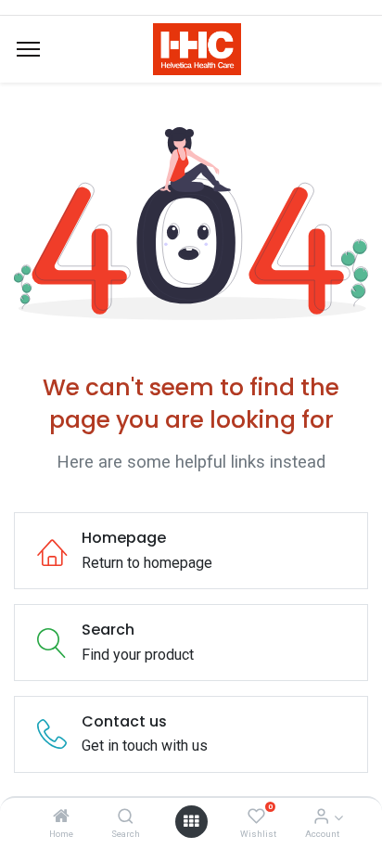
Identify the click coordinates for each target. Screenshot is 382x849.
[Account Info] (321, 817)
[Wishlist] (256, 817)
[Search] (125, 817)
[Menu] (28, 49)
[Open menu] (191, 821)
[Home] (61, 817)
